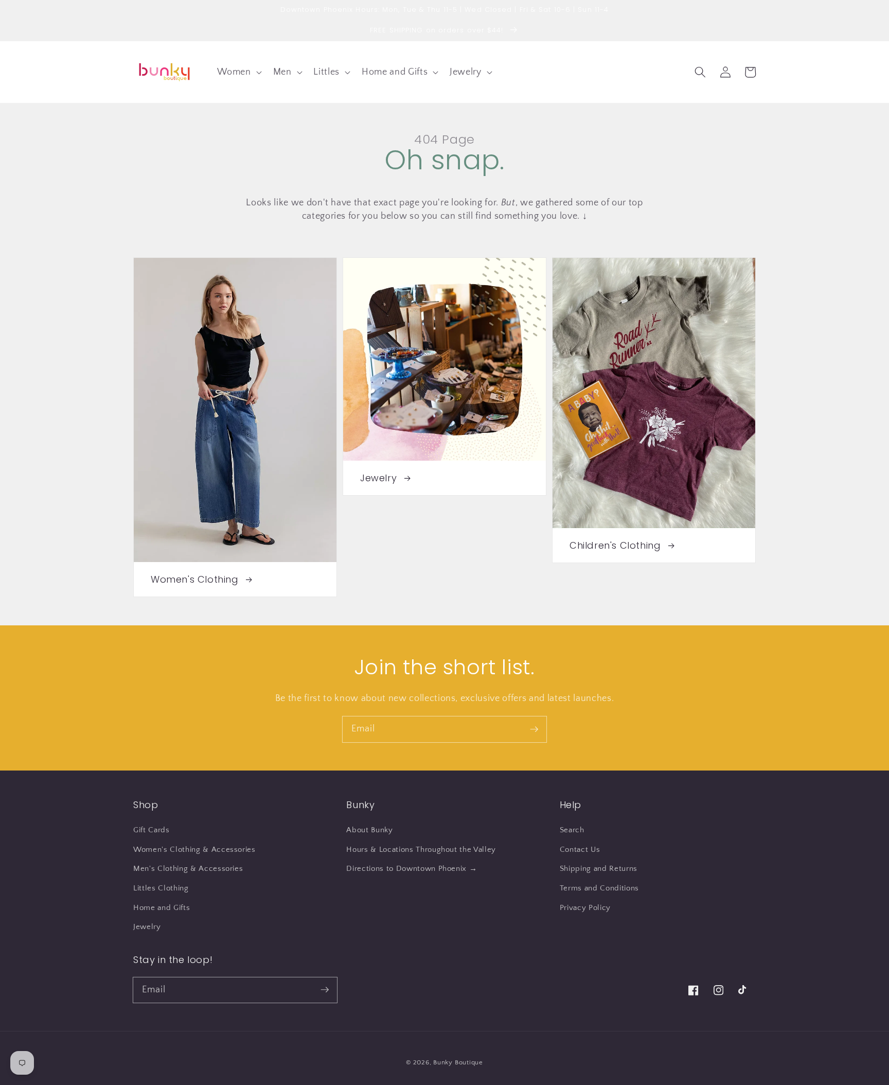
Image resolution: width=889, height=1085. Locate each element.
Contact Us (580, 849)
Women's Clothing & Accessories (194, 849)
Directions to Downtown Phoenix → (411, 868)
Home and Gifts (161, 907)
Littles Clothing (161, 888)
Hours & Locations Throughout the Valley (421, 849)
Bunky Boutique (458, 1062)
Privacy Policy (585, 907)
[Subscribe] (534, 728)
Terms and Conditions (599, 888)
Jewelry (147, 926)
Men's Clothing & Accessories (188, 868)
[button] (238, 71)
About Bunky (369, 830)
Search (572, 830)
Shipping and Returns (598, 868)
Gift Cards (151, 830)
